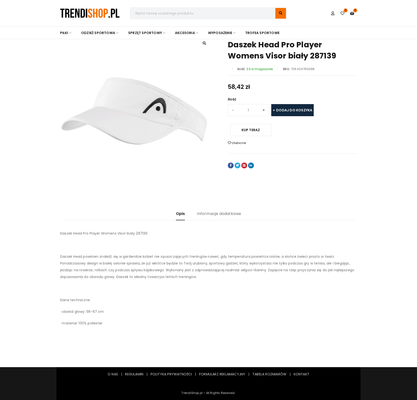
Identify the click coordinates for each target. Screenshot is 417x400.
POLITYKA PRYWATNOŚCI (171, 374)
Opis (180, 213)
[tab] (180, 215)
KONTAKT (301, 374)
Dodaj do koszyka (294, 110)
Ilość (232, 99)
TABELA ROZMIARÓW (269, 374)
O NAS (113, 374)
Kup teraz (251, 130)
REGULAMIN (135, 374)
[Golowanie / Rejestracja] (333, 13)
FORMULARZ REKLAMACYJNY (222, 374)
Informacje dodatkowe (219, 213)
